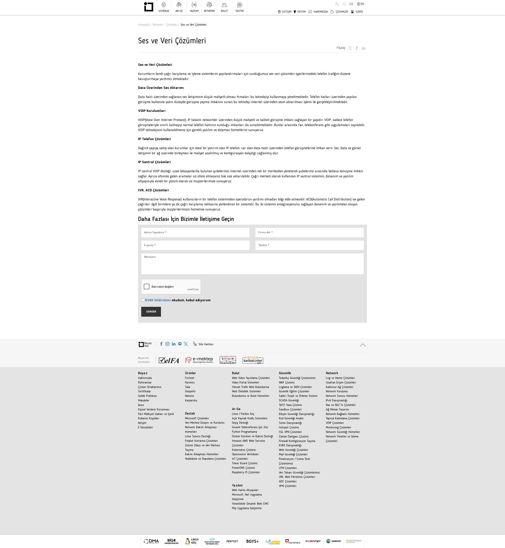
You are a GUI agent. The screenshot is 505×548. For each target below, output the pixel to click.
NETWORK (209, 11)
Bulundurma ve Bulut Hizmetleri (250, 396)
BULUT (224, 11)
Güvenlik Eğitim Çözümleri (294, 391)
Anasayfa (143, 24)
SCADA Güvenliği (289, 400)
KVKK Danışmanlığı (290, 445)
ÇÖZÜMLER (341, 11)
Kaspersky (191, 400)
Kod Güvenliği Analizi (291, 418)
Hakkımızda (145, 378)
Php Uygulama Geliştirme (247, 508)
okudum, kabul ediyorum (178, 300)
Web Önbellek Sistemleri (246, 391)
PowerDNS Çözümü (243, 468)
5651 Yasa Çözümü (290, 405)
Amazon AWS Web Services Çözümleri (248, 443)
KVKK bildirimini (158, 300)
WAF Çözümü (287, 382)
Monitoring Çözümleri (338, 427)
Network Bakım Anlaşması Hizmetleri (201, 430)
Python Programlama (244, 432)
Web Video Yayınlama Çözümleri (251, 378)
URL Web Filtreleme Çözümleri (297, 477)
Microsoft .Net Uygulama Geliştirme (247, 497)
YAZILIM (194, 11)
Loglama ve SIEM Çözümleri (295, 387)
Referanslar (145, 382)
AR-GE (179, 11)
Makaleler (143, 400)
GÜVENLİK (164, 11)
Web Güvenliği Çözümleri (293, 450)
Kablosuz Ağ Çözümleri (339, 387)
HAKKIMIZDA (320, 11)
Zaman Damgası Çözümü (294, 436)
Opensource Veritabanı (245, 454)
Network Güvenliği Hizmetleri (343, 432)
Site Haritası (205, 344)
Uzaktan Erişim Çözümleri (341, 382)
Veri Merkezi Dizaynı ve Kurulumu (204, 422)
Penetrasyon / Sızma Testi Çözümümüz (294, 461)
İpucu (141, 405)
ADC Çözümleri (287, 481)
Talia (187, 387)
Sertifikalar (144, 391)
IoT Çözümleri (240, 459)
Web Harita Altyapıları (245, 490)
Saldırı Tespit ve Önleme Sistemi (298, 396)
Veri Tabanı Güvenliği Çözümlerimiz (299, 472)
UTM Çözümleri (288, 468)
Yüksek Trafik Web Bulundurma (250, 387)
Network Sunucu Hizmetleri (342, 396)
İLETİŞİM (286, 11)
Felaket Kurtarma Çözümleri (201, 441)
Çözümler (171, 24)
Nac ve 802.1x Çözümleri (341, 405)
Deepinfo (190, 391)
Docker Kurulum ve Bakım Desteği (252, 436)
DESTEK (240, 11)
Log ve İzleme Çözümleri (340, 378)
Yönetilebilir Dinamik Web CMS (250, 503)
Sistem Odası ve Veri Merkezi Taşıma (202, 448)
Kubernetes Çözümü (244, 450)
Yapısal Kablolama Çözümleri (343, 418)
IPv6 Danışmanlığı (336, 400)
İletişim (142, 423)
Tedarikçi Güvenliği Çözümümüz (297, 378)
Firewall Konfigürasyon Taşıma (297, 441)
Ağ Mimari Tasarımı (337, 409)
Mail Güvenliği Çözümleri (293, 454)
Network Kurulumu (337, 391)
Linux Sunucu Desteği (197, 436)
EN (362, 4)
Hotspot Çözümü (289, 427)
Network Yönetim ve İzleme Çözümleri (342, 439)
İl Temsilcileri (145, 427)
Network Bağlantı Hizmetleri (342, 414)
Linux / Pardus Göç (243, 414)
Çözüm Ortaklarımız (149, 387)
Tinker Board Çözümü (244, 463)
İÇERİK (359, 11)
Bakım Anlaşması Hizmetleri (201, 454)
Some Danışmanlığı (290, 423)
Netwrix (189, 396)
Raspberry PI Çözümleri (246, 472)
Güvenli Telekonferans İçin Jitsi (250, 427)
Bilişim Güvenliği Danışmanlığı (296, 414)
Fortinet (189, 378)
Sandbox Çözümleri (290, 409)
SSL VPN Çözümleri (290, 432)
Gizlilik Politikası (147, 396)
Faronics (190, 382)
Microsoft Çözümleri (197, 418)
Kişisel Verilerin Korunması (153, 409)
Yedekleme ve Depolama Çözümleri (205, 459)
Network (158, 24)
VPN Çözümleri (287, 486)
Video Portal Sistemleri (245, 382)
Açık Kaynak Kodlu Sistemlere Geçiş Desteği (249, 421)
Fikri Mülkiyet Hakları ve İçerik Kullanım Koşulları (156, 416)
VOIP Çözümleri (335, 423)
